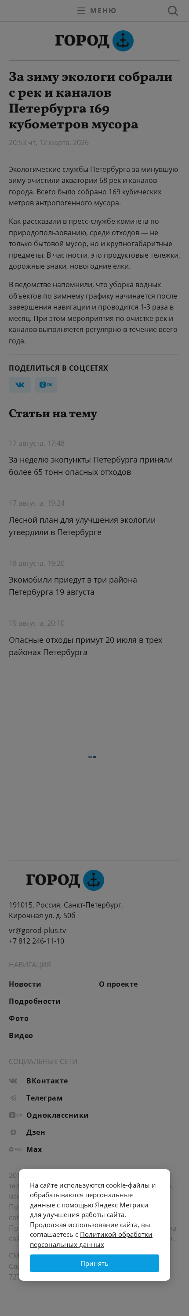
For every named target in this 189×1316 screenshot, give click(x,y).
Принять (94, 1263)
